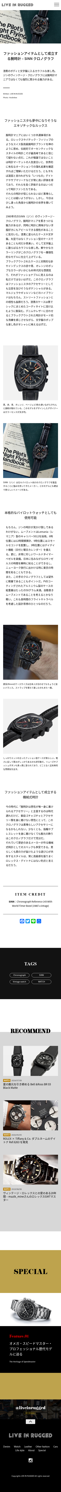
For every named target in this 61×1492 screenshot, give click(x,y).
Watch (7, 1080)
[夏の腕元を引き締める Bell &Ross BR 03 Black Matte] (30, 1061)
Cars (55, 1446)
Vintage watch (19, 981)
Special (42, 1450)
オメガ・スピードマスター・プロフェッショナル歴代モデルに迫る (30, 1348)
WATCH (41, 981)
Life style (19, 1450)
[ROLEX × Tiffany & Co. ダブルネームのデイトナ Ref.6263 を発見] (30, 1115)
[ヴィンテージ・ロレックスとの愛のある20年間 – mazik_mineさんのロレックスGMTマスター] (30, 1170)
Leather (28, 1446)
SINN (41, 975)
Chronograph (19, 975)
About (31, 1450)
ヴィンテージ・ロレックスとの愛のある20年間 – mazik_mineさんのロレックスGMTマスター (29, 1196)
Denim (6, 1446)
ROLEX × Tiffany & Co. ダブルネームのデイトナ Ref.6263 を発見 (29, 1140)
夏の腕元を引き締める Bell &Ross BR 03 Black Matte (27, 1086)
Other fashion (43, 1446)
